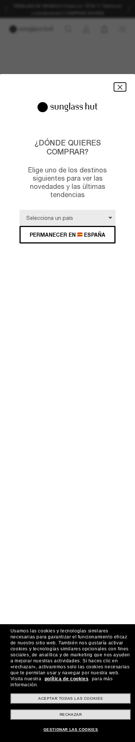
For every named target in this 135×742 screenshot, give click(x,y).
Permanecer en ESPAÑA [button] (67, 235)
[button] (120, 87)
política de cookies (66, 678)
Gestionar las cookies (71, 729)
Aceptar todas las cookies (70, 698)
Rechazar (71, 714)
